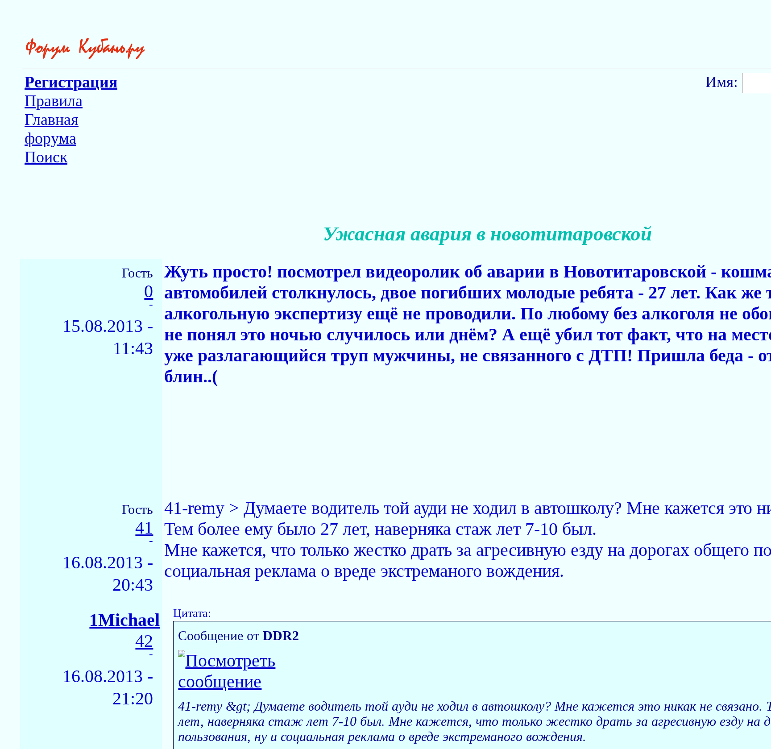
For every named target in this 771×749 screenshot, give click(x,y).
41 (144, 527)
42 (144, 641)
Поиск (46, 157)
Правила (54, 101)
